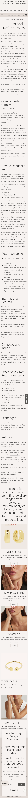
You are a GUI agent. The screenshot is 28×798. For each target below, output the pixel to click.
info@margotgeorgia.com (8, 176)
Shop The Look (7, 691)
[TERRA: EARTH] (14, 707)
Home (7, 19)
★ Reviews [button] (26, 399)
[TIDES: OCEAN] (14, 666)
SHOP (14, 563)
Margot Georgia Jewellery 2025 (14, 796)
